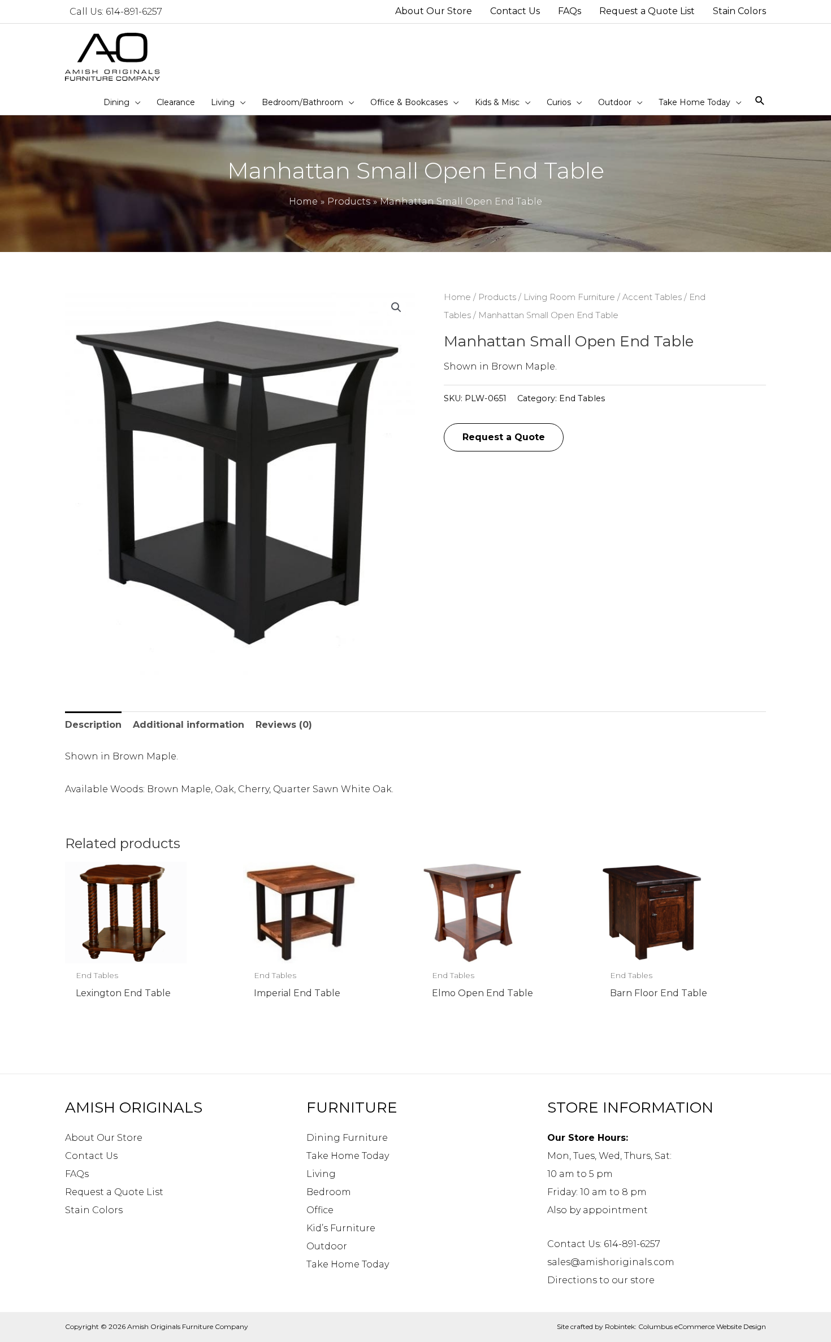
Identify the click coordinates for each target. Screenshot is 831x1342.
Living (321, 1174)
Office (320, 1210)
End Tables (582, 398)
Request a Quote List (114, 1192)
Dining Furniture (347, 1137)
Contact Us (91, 1155)
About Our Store (103, 1137)
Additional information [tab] (188, 724)
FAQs (77, 1174)
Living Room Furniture (569, 297)
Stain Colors (94, 1210)
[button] (396, 307)
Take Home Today (347, 1155)
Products (497, 297)
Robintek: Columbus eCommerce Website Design (685, 1326)
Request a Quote (503, 437)
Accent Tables (652, 297)
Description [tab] (93, 724)
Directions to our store (601, 1280)
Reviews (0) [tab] (284, 724)
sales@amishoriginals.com (610, 1262)
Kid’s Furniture (340, 1228)
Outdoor (326, 1246)
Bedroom (328, 1192)
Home (457, 297)
